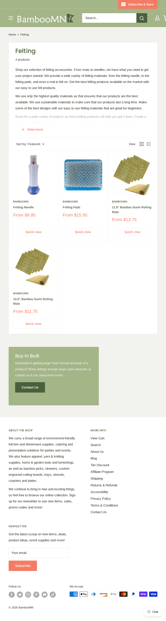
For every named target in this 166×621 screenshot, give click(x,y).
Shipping (97, 478)
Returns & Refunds (104, 485)
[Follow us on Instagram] (28, 595)
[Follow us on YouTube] (45, 595)
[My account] (157, 18)
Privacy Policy (101, 498)
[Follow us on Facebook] (12, 595)
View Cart (97, 438)
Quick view (34, 232)
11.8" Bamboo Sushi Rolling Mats (131, 209)
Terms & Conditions (104, 505)
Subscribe (22, 566)
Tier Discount (100, 465)
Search (96, 445)
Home (12, 34)
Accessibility (99, 492)
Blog (94, 458)
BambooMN (21, 201)
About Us (97, 451)
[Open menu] (11, 18)
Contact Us (99, 512)
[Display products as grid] (142, 144)
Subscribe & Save (140, 4)
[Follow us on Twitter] (20, 595)
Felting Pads (71, 207)
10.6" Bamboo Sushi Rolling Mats (33, 301)
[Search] (141, 18)
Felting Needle (23, 207)
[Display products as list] (149, 144)
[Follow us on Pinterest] (36, 595)
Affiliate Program (102, 472)
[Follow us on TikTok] (53, 595)
